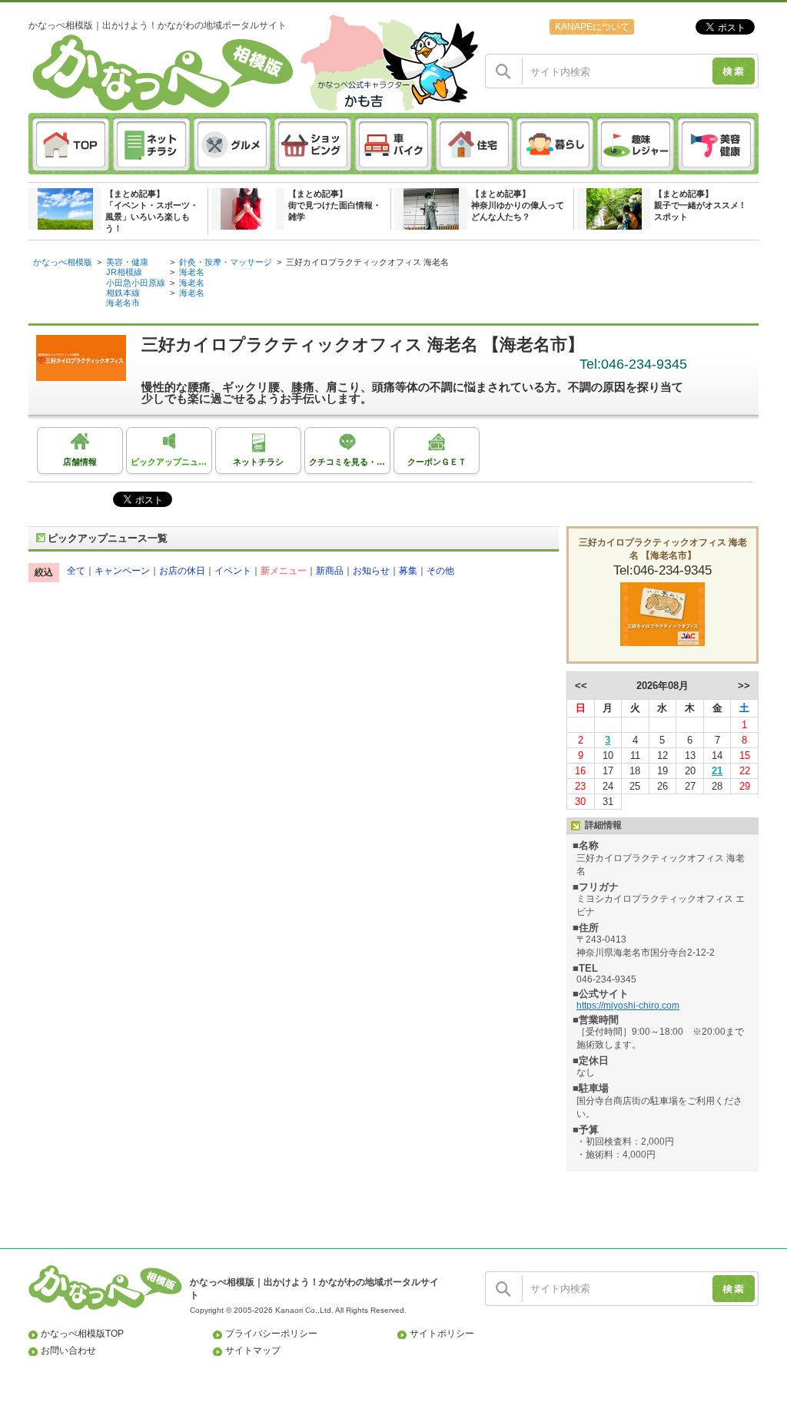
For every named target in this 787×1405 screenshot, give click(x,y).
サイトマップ (253, 1350)
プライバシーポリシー (271, 1333)
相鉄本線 (123, 292)
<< (581, 685)
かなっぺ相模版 (62, 262)
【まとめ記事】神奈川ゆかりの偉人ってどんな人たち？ (517, 205)
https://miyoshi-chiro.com (627, 1005)
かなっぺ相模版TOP (82, 1333)
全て (76, 570)
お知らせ (371, 570)
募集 (408, 570)
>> (744, 685)
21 (717, 771)
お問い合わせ (68, 1350)
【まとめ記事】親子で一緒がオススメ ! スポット (699, 205)
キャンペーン (122, 570)
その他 (440, 570)
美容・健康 (127, 262)
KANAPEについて (592, 27)
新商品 (330, 570)
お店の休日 (182, 570)
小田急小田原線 (135, 282)
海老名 (191, 272)
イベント (232, 570)
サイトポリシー (442, 1333)
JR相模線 (124, 272)
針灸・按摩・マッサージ (225, 262)
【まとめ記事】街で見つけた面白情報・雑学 (334, 205)
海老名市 (123, 302)
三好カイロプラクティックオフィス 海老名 (367, 262)
